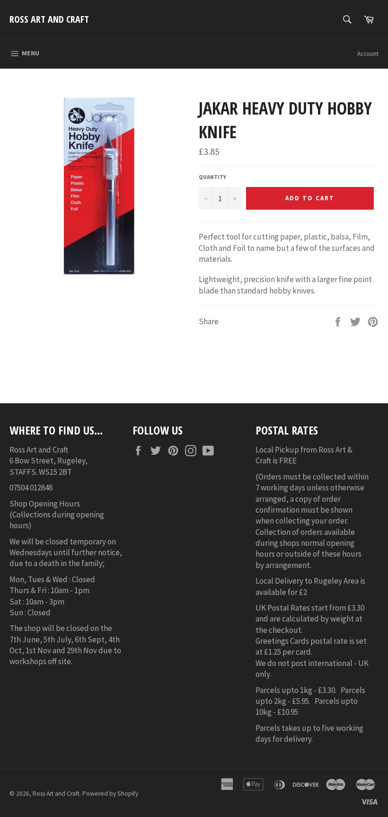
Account (368, 54)
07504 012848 (31, 487)
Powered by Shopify (110, 794)
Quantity (212, 176)
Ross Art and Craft (49, 19)
